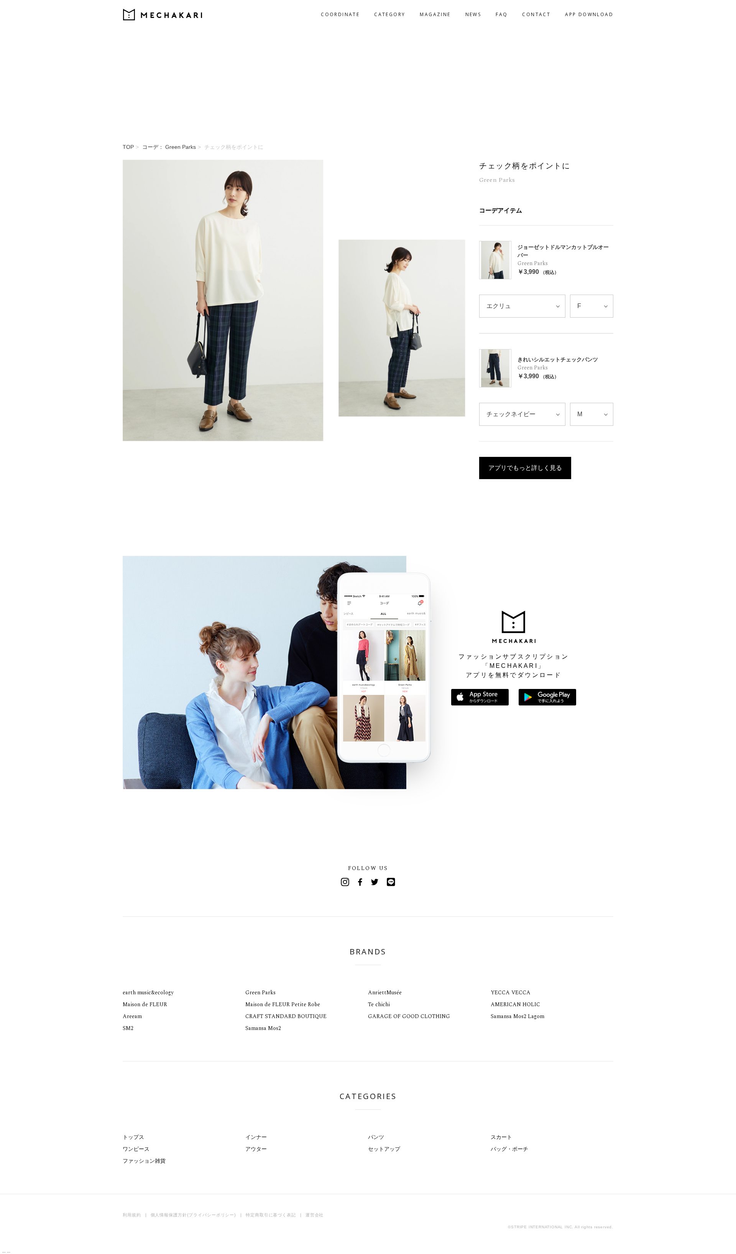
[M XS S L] (591, 414)
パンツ (376, 1137)
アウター (256, 1149)
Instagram (345, 882)
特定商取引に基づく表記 (271, 1215)
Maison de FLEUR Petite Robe (282, 1004)
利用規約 (132, 1215)
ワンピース (136, 1149)
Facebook (360, 882)
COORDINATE (340, 14)
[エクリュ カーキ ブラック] (522, 306)
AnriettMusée (385, 993)
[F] (591, 306)
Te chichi (379, 1004)
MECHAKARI (162, 14)
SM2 (128, 1028)
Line (391, 882)
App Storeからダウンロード (480, 697)
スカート (501, 1137)
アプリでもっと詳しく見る (525, 468)
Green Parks (260, 993)
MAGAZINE (435, 14)
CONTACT (536, 14)
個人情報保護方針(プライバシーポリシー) (194, 1215)
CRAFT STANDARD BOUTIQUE (286, 1016)
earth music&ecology (148, 993)
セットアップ (384, 1149)
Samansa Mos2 (263, 1028)
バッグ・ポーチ (509, 1149)
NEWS (473, 14)
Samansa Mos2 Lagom (517, 1016)
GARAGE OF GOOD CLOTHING (409, 1016)
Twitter (375, 882)
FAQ (502, 14)
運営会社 (315, 1215)
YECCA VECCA (511, 993)
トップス (133, 1137)
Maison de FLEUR (145, 1004)
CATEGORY (389, 14)
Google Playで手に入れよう (547, 697)
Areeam (132, 1016)
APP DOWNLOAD (589, 14)
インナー (256, 1137)
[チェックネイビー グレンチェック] (522, 414)
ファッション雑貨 (144, 1161)
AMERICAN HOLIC (515, 1004)
